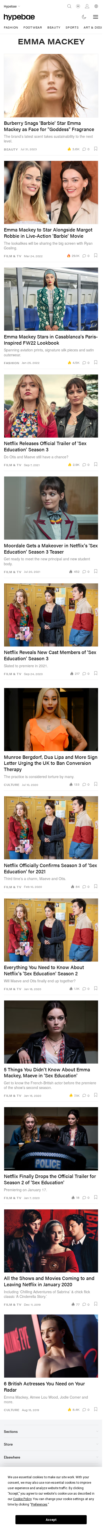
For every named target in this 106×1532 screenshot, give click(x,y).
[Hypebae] (19, 16)
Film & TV (12, 256)
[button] (95, 148)
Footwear (32, 27)
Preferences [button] (39, 1504)
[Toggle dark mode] (84, 17)
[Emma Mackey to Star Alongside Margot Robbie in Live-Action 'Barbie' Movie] (51, 192)
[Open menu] (95, 16)
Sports (72, 27)
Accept (51, 1520)
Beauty (53, 27)
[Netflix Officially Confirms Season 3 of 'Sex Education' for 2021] (51, 828)
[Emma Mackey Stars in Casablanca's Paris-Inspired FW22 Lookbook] (51, 299)
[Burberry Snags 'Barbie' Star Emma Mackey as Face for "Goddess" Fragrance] (51, 85)
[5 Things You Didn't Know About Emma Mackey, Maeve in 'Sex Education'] (51, 1032)
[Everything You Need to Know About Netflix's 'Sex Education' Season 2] (51, 930)
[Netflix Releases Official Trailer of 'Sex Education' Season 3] (51, 406)
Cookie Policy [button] (22, 1499)
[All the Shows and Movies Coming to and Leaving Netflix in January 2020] (51, 1241)
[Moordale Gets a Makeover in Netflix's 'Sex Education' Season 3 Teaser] (51, 508)
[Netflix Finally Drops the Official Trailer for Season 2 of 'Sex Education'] (51, 1138)
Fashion (11, 27)
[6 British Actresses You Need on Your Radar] (51, 1346)
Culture (11, 784)
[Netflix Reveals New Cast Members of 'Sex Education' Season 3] (51, 615)
